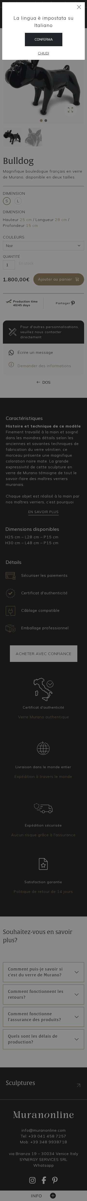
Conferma (44, 39)
